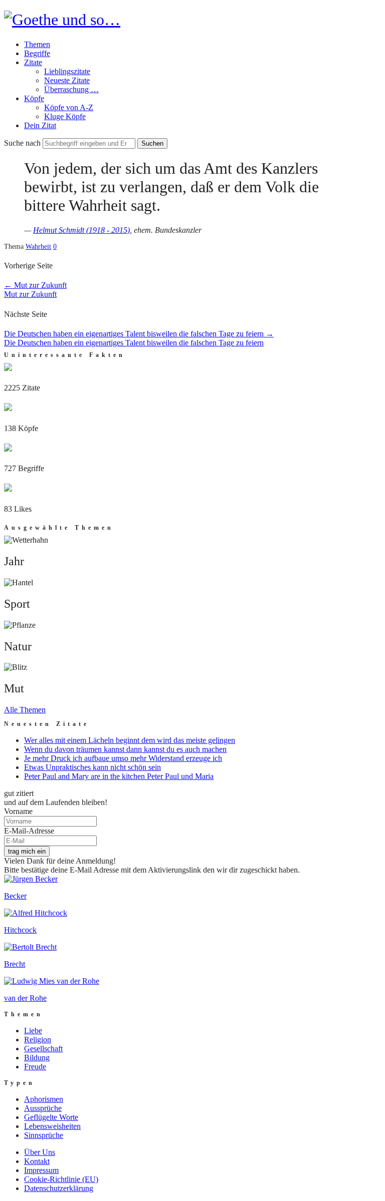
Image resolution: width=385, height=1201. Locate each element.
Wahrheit (38, 246)
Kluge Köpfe (65, 116)
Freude (35, 1066)
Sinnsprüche (43, 1135)
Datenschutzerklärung (58, 1188)
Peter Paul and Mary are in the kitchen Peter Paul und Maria (119, 776)
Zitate (33, 62)
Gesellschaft (43, 1048)
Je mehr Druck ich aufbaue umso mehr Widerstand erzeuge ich (123, 758)
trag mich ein (27, 851)
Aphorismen (43, 1099)
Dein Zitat (40, 125)
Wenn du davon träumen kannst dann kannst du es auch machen (125, 749)
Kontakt (37, 1161)
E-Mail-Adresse (29, 831)
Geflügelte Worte (51, 1117)
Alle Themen (25, 709)
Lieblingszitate (67, 71)
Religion (37, 1039)
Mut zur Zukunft (35, 285)
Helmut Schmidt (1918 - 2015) (81, 230)
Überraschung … (71, 89)
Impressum (41, 1170)
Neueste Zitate (67, 80)
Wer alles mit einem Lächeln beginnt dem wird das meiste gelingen (129, 740)
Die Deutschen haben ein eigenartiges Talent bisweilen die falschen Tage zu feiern (139, 333)
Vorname (18, 811)
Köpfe (34, 98)
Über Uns (39, 1152)
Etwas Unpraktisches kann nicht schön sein (92, 767)
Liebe (33, 1030)
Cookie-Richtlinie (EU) (61, 1179)
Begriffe (37, 53)
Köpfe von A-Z (68, 107)
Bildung (37, 1057)
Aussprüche (43, 1108)
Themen (37, 44)
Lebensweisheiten (52, 1126)
